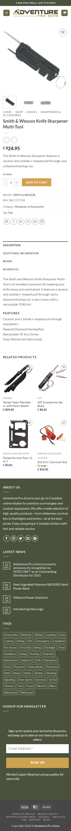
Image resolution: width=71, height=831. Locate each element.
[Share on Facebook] (13, 221)
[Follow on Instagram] (13, 538)
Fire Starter (10, 647)
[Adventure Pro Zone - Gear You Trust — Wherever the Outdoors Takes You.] (35, 13)
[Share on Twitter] (21, 221)
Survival (40, 679)
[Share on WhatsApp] (6, 221)
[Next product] (6, 140)
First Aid (25, 647)
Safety (27, 673)
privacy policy (49, 774)
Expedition (59, 641)
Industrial (26, 660)
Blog (46, 819)
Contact (44, 816)
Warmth (41, 686)
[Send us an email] (28, 538)
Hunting (34, 653)
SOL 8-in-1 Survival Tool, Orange (52, 464)
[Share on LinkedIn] (42, 221)
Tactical (53, 679)
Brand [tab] (7, 261)
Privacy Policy (48, 813)
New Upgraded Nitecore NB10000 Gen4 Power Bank (40, 586)
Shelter (39, 673)
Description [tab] (12, 245)
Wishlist (35, 819)
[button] (6, 13)
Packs (7, 666)
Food (61, 647)
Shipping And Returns (21, 816)
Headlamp (10, 653)
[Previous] (9, 60)
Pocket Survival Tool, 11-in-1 (18, 459)
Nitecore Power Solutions (30, 597)
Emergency (43, 641)
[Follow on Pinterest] (35, 538)
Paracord (19, 666)
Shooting (51, 673)
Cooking (8, 641)
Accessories (11, 634)
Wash (53, 686)
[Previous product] (14, 140)
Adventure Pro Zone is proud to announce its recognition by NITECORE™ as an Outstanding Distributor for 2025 (34, 569)
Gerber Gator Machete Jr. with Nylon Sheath (17, 404)
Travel (29, 686)
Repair (17, 673)
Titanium (9, 686)
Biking (38, 634)
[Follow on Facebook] (6, 538)
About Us (58, 816)
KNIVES (32, 112)
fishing (37, 647)
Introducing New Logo (28, 609)
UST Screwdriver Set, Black (50, 404)
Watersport (27, 692)
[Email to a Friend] (28, 221)
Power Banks (35, 666)
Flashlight (50, 647)
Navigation (51, 660)
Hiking (23, 653)
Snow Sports (25, 679)
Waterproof (10, 692)
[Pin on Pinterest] (35, 221)
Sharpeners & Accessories (29, 206)
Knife (38, 660)
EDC (30, 641)
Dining (20, 641)
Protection (52, 666)
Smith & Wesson (24, 195)
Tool (10, 212)
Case (62, 634)
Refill (7, 673)
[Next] (61, 60)
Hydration (48, 653)
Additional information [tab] (21, 253)
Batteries (26, 634)
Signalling (9, 679)
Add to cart (37, 182)
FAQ (24, 819)
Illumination (10, 660)
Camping (51, 634)
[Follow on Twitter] (21, 538)
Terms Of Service (23, 813)
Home (7, 112)
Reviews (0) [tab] (11, 269)
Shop (19, 112)
